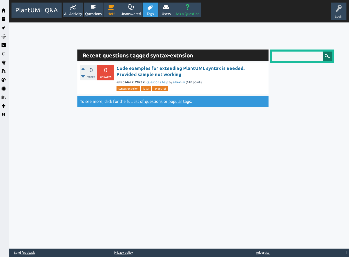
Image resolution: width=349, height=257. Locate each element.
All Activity (73, 14)
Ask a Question (188, 14)
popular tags (179, 101)
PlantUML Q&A (36, 10)
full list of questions (144, 101)
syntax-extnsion (128, 88)
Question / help (157, 82)
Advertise (263, 252)
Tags (150, 14)
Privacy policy (123, 252)
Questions (93, 14)
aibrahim (179, 82)
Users (166, 14)
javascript (160, 88)
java (146, 88)
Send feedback (24, 252)
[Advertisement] (41, 99)
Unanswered (131, 14)
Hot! (111, 14)
